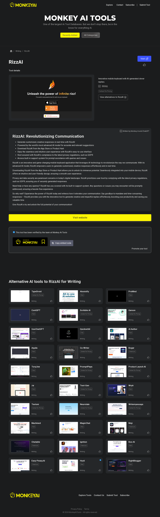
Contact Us (99, 495)
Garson (131, 310)
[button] (109, 5)
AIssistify (84, 291)
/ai (33, 385)
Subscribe (124, 495)
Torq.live (36, 366)
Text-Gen (84, 385)
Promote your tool (139, 248)
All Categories (90, 35)
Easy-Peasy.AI (38, 460)
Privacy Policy (76, 509)
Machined (36, 423)
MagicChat (85, 423)
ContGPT (36, 310)
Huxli (82, 460)
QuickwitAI (85, 329)
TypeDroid (37, 291)
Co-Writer (84, 348)
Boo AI (131, 442)
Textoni (35, 404)
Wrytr (131, 385)
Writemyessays (135, 404)
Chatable (36, 442)
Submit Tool (112, 495)
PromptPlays (86, 366)
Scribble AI (85, 310)
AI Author (132, 329)
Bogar (131, 348)
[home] (23, 5)
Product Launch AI (137, 366)
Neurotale (85, 404)
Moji (130, 423)
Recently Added (70, 35)
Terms (86, 509)
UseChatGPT (38, 329)
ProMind (132, 291)
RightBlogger (134, 460)
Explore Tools (85, 495)
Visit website (80, 217)
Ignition (83, 442)
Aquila (34, 348)
